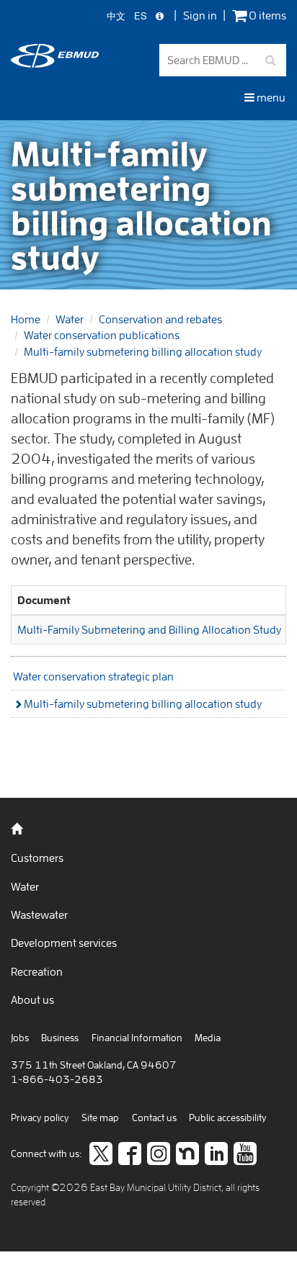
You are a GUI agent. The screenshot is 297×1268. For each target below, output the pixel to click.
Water (70, 318)
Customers (37, 857)
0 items (266, 15)
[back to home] (55, 63)
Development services (64, 942)
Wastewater (39, 914)
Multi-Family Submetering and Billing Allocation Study (149, 629)
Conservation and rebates (160, 318)
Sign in (200, 15)
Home (25, 318)
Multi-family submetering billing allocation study (143, 351)
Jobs (20, 1037)
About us (32, 999)
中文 (116, 16)
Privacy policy (40, 1117)
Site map (100, 1117)
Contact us (154, 1117)
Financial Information (137, 1037)
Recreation (37, 971)
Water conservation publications (101, 334)
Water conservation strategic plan (93, 676)
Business (60, 1037)
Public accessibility (228, 1117)
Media (208, 1037)
